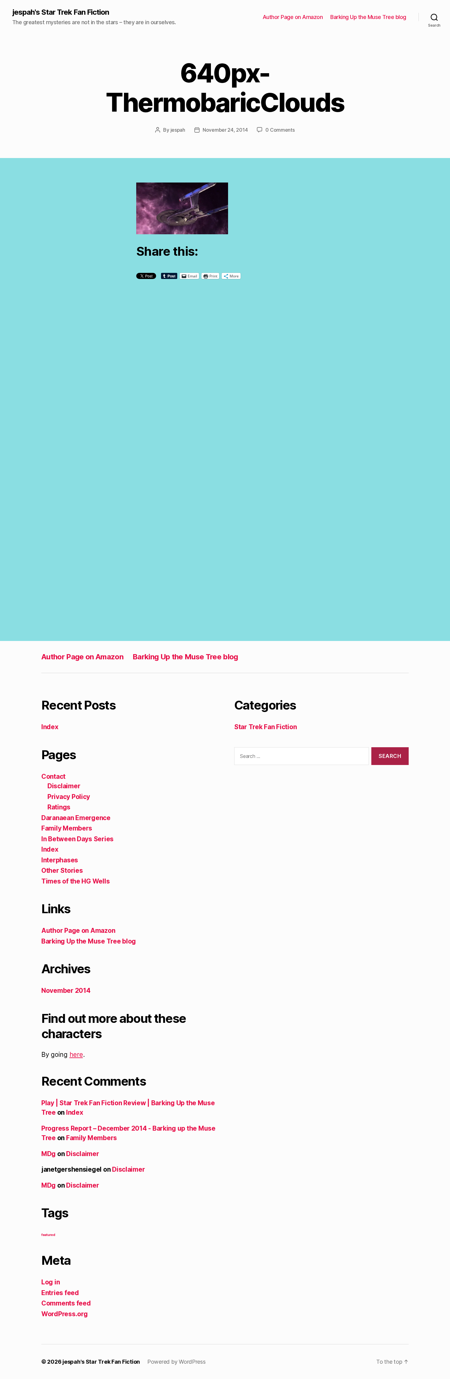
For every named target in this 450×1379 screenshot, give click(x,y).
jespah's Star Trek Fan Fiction (60, 12)
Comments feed (66, 1303)
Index (49, 727)
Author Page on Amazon (293, 17)
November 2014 (66, 990)
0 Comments (279, 130)
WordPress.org (64, 1314)
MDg (48, 1154)
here (76, 1054)
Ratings (58, 807)
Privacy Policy (68, 797)
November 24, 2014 (225, 130)
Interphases (59, 860)
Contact (53, 776)
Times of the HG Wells (75, 881)
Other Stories (62, 870)
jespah (178, 130)
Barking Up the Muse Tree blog (368, 17)
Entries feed (60, 1293)
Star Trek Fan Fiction (265, 727)
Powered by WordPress (176, 1361)
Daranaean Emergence (76, 818)
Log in (50, 1282)
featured (48, 1235)
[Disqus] (225, 383)
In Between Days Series (77, 839)
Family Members (66, 828)
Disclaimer (63, 786)
